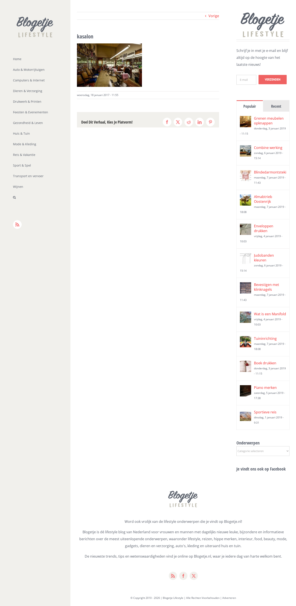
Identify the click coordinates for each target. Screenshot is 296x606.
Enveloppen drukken (263, 228)
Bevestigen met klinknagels (266, 287)
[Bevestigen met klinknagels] (245, 285)
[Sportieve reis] (245, 413)
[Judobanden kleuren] (245, 256)
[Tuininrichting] (245, 339)
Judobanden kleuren (264, 258)
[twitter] (194, 576)
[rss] (173, 576)
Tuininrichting (265, 338)
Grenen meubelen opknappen (269, 120)
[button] (35, 197)
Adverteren (229, 598)
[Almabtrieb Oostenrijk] (245, 197)
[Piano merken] (245, 388)
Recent (276, 106)
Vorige (213, 15)
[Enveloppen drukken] (245, 227)
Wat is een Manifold (270, 314)
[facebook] (183, 576)
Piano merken (265, 387)
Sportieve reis (265, 412)
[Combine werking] (245, 148)
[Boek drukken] (245, 364)
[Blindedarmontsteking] (245, 173)
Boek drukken (265, 363)
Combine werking (268, 147)
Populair (249, 106)
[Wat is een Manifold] (245, 315)
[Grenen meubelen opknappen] (245, 119)
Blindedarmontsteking (270, 172)
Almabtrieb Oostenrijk (263, 199)
